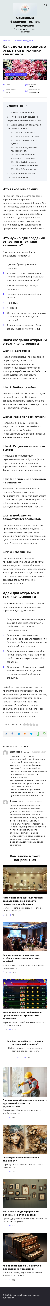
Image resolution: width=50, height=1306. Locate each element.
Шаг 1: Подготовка (25, 132)
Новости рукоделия (16, 75)
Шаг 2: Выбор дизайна (27, 136)
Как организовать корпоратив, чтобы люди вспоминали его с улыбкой (21, 958)
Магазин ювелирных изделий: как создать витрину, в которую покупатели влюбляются (23, 900)
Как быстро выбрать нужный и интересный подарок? (25, 1043)
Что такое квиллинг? (22, 112)
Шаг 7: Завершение (26, 169)
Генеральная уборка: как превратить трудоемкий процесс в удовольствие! (25, 1103)
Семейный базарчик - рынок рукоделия (25, 21)
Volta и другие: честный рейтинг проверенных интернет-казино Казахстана (22, 1015)
